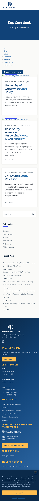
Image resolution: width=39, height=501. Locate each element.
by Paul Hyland (10, 82)
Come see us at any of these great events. (16, 466)
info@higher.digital (8, 371)
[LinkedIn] (3, 341)
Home (12, 28)
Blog (5, 51)
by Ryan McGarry (11, 172)
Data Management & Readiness (11, 410)
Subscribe (9, 359)
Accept (19, 493)
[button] (36, 473)
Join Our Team (11, 451)
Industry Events (12, 462)
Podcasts (7, 57)
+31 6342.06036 (7, 395)
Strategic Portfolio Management (11, 404)
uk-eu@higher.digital (8, 390)
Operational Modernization (10, 417)
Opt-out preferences (18, 498)
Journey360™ (6, 407)
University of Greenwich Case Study (16, 89)
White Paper (9, 65)
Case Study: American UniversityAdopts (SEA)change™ (16, 134)
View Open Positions (8, 456)
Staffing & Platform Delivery (10, 414)
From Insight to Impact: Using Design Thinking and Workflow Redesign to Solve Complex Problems (19, 294)
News (6, 54)
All (5, 48)
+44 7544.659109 (7, 392)
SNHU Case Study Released (16, 177)
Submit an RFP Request (14, 445)
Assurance (5, 420)
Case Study (8, 62)
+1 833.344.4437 (7, 374)
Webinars (7, 59)
